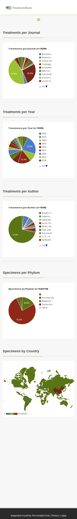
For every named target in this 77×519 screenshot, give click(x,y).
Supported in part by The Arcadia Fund (30, 515)
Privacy (55, 515)
